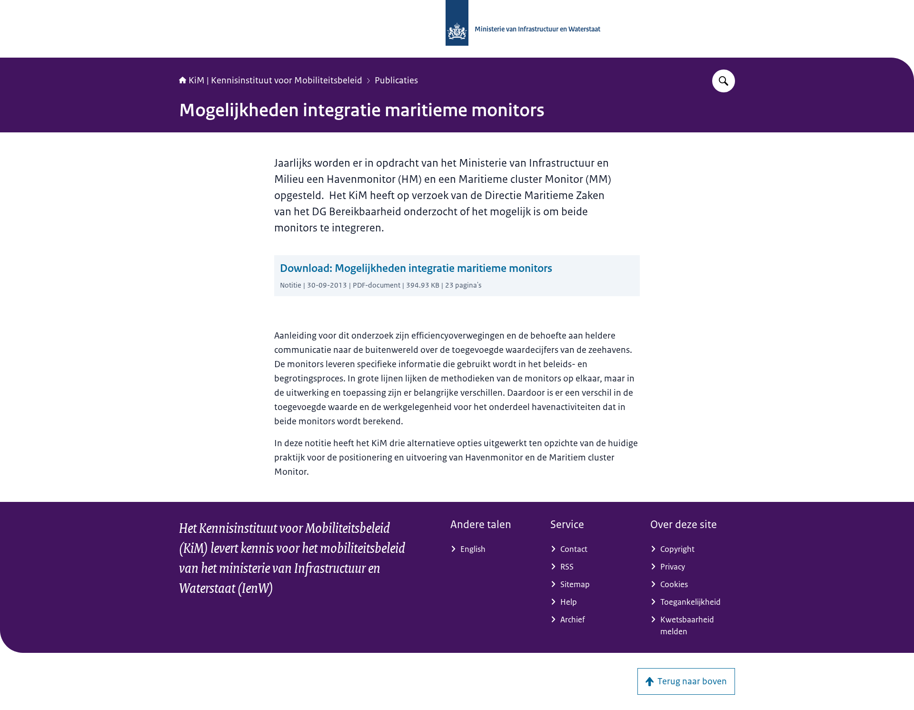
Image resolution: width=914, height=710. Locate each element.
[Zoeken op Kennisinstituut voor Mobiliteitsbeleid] (723, 81)
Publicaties (396, 80)
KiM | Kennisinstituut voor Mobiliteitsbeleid (275, 80)
